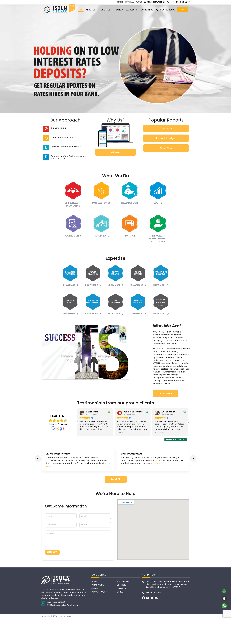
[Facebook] (173, 2)
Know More (69, 285)
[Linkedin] (183, 2)
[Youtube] (177, 2)
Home (80, 10)
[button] (188, 422)
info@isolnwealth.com (158, 1)
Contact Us (147, 10)
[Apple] (186, 2)
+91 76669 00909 (166, 9)
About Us (90, 10)
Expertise (105, 10)
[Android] (189, 2)
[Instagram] (180, 2)
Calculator (132, 10)
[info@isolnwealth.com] (145, 2)
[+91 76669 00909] (157, 10)
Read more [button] (121, 433)
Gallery (119, 10)
